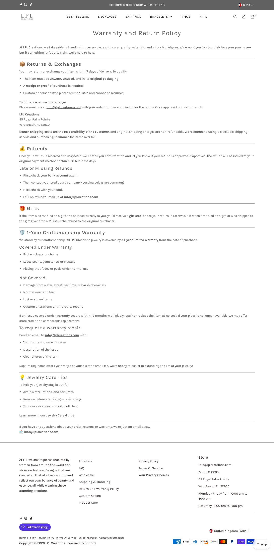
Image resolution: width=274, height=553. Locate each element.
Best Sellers (78, 16)
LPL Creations (55, 543)
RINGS (186, 16)
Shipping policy (87, 537)
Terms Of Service (151, 468)
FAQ (81, 468)
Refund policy (27, 537)
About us (85, 461)
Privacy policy (46, 537)
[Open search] (235, 16)
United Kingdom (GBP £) (232, 531)
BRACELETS (159, 16)
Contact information (111, 537)
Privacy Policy (148, 461)
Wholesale (86, 475)
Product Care (88, 502)
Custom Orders (90, 496)
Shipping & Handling (94, 482)
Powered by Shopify (81, 543)
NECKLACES (107, 16)
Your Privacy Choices (154, 475)
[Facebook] (21, 5)
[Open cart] (253, 16)
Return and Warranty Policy (99, 489)
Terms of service (66, 537)
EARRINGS (133, 16)
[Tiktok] (31, 5)
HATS (203, 16)
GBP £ (246, 4)
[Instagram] (25, 5)
